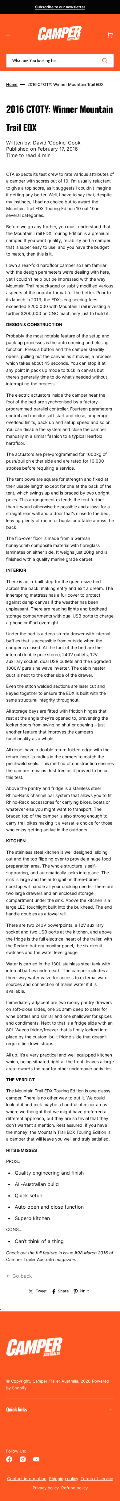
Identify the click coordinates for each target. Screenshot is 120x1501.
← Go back (19, 1276)
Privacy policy (46, 1487)
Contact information (26, 1478)
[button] (8, 35)
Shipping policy (63, 1478)
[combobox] (60, 60)
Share (63, 1291)
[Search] (106, 60)
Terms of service (97, 1478)
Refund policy (74, 1487)
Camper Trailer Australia (55, 1381)
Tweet (41, 1291)
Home (12, 84)
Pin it (84, 1291)
